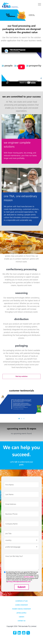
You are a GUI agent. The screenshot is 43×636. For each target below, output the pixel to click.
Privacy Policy (21, 613)
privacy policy (29, 577)
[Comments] (21, 552)
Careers (21, 617)
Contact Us (21, 621)
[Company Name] (21, 519)
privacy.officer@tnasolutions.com (19, 581)
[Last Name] (21, 490)
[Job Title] (21, 529)
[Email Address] (21, 499)
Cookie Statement (21, 605)
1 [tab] (19, 418)
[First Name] (21, 480)
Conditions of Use (21, 601)
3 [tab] (24, 418)
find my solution (22, 376)
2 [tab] (21, 418)
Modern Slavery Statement (21, 609)
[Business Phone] (21, 509)
